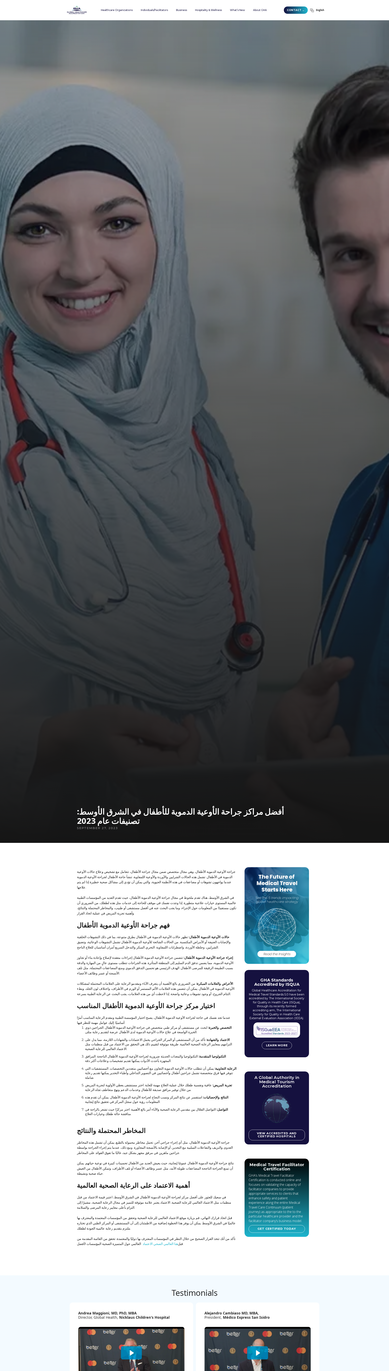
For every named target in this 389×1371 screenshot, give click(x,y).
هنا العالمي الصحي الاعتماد (160, 1244)
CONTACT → (296, 10)
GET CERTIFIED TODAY (277, 1229)
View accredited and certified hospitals (277, 1134)
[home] (77, 10)
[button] (117, 10)
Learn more (277, 1045)
